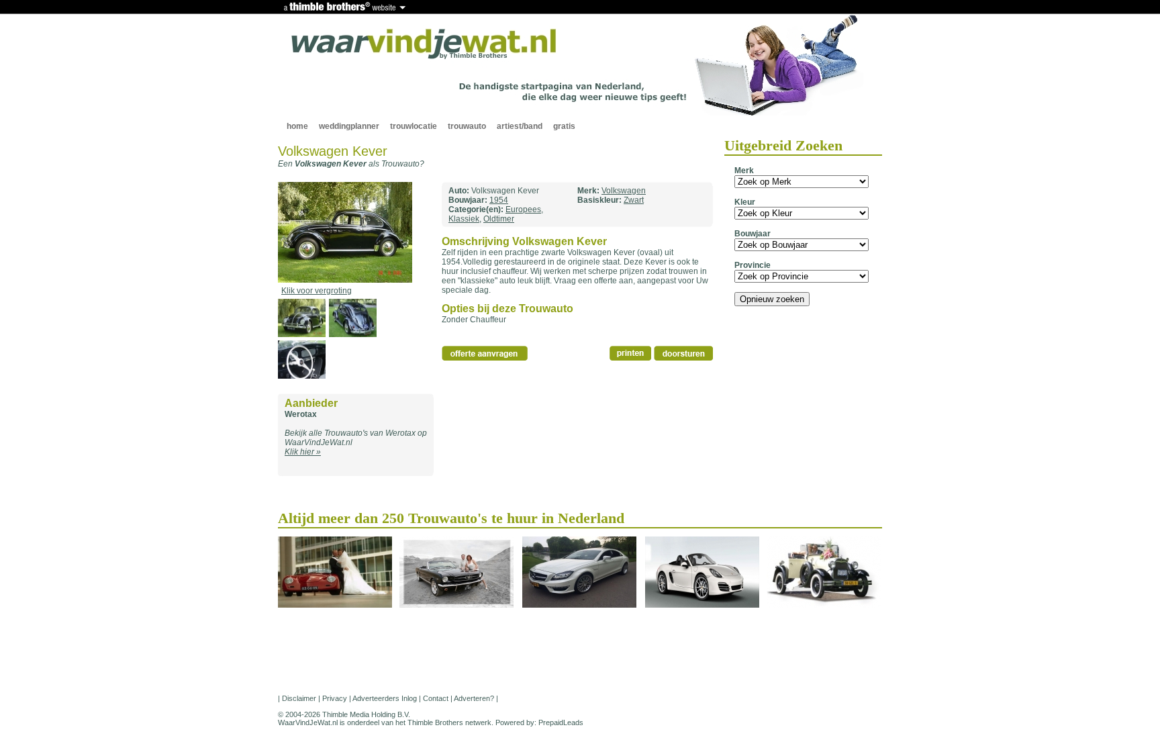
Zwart (634, 200)
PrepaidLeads (560, 722)
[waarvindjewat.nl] (424, 44)
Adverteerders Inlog (384, 698)
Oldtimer (498, 219)
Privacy (334, 698)
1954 (498, 200)
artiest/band (519, 126)
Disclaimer (299, 698)
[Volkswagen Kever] (345, 280)
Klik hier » (303, 452)
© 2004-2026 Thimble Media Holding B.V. (344, 714)
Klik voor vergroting (316, 290)
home (297, 126)
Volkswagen (623, 190)
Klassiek (463, 219)
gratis (564, 126)
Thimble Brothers (435, 722)
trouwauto (467, 126)
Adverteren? (474, 698)
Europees (523, 209)
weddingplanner (349, 126)
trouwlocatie (413, 126)
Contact (435, 698)
